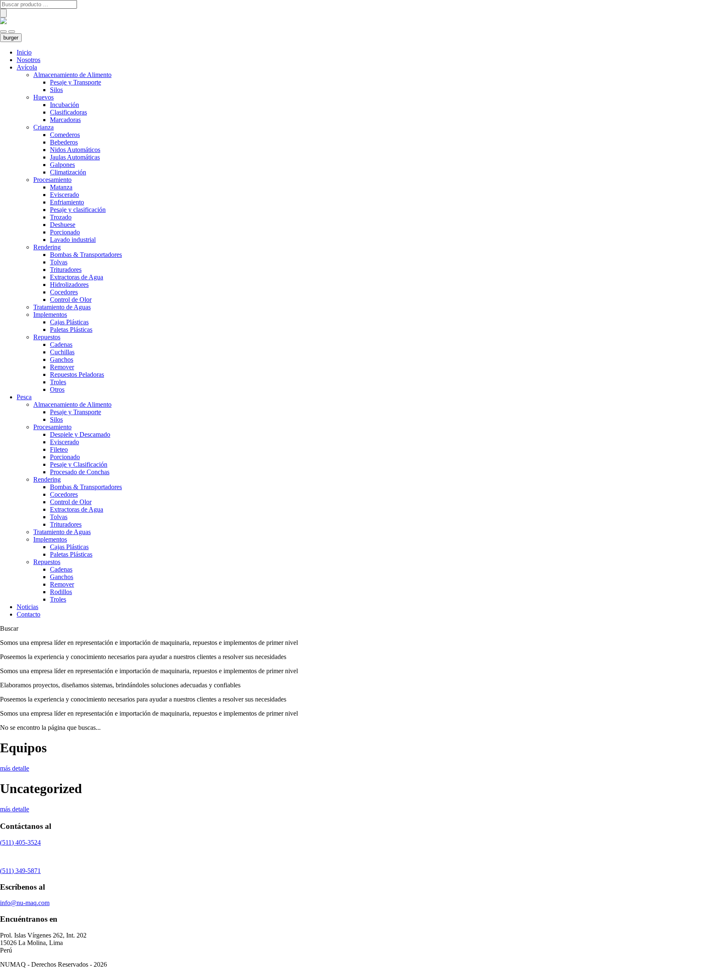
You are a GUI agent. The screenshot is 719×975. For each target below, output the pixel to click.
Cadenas (61, 344)
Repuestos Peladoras (77, 374)
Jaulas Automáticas (75, 157)
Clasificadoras (68, 112)
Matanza (61, 187)
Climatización (68, 172)
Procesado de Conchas (79, 471)
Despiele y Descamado (80, 434)
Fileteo (59, 449)
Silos (56, 89)
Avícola (27, 67)
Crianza (43, 127)
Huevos (43, 97)
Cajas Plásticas (69, 322)
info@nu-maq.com (25, 902)
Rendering (47, 247)
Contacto (28, 614)
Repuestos (46, 337)
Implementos (50, 314)
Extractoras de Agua (76, 277)
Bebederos (64, 142)
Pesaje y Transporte (75, 82)
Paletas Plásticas (71, 329)
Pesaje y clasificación (78, 209)
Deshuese (62, 224)
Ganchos (61, 359)
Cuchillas (62, 352)
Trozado (61, 217)
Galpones (62, 164)
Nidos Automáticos (75, 149)
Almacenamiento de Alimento (72, 74)
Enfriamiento (67, 202)
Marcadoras (65, 119)
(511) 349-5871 (20, 870)
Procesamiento (52, 179)
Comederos (65, 134)
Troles (58, 382)
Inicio (24, 52)
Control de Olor (71, 299)
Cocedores (64, 292)
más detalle (14, 768)
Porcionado (65, 232)
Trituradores (66, 269)
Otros (57, 389)
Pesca (24, 396)
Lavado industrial (73, 239)
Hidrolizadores (69, 284)
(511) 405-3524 (20, 842)
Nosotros (28, 59)
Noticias (27, 606)
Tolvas (58, 262)
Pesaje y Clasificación (78, 464)
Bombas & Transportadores (86, 254)
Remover (62, 367)
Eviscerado (64, 194)
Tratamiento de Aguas (62, 307)
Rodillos (61, 591)
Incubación (64, 104)
